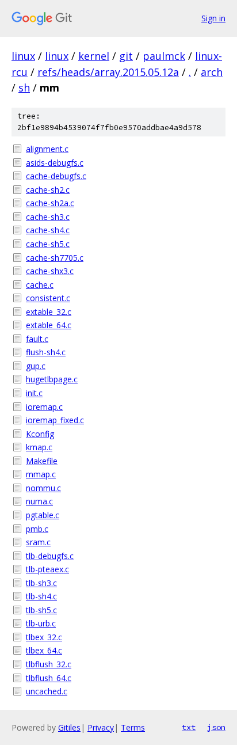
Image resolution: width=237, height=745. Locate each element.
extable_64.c (48, 325)
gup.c (35, 365)
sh (24, 87)
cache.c (39, 284)
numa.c (39, 501)
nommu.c (43, 487)
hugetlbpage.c (52, 379)
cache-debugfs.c (56, 175)
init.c (34, 392)
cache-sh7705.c (54, 257)
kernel (93, 56)
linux (23, 56)
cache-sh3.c (48, 216)
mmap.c (41, 474)
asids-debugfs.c (54, 162)
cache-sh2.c (48, 189)
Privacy (100, 727)
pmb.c (37, 528)
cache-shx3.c (50, 270)
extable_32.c (48, 311)
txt (189, 727)
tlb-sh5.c (41, 610)
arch (212, 72)
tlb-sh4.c (41, 596)
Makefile (42, 460)
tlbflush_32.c (48, 664)
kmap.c (39, 447)
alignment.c (47, 148)
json (216, 727)
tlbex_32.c (44, 637)
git (126, 56)
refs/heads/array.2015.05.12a (108, 72)
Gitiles (69, 727)
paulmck (164, 56)
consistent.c (48, 297)
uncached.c (46, 691)
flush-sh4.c (46, 352)
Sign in (213, 18)
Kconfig (40, 433)
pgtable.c (42, 515)
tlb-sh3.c (41, 582)
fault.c (37, 338)
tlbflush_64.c (48, 677)
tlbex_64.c (44, 650)
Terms (133, 727)
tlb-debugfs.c (50, 555)
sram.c (38, 542)
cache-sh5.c (48, 243)
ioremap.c (44, 406)
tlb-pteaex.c (47, 569)
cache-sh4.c (48, 230)
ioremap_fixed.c (55, 420)
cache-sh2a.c (50, 202)
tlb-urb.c (41, 623)
